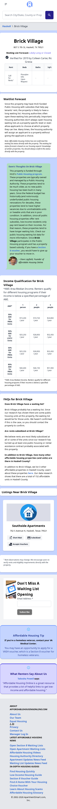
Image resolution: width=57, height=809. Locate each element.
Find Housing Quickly (22, 771)
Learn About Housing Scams (26, 789)
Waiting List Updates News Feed (28, 763)
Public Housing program (29, 174)
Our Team (15, 717)
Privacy (14, 727)
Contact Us (16, 730)
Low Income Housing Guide (26, 775)
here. (31, 473)
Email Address (25, 598)
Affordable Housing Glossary (26, 792)
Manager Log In (19, 734)
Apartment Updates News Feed (28, 759)
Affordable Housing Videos (25, 752)
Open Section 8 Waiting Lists (26, 745)
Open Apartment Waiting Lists (27, 749)
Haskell (6, 26)
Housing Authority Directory (26, 756)
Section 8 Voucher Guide (24, 778)
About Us (15, 714)
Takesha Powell (26, 678)
